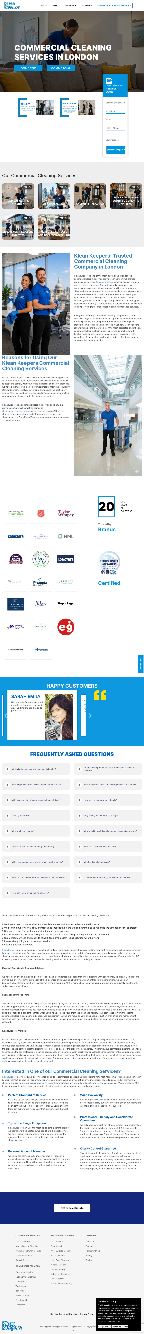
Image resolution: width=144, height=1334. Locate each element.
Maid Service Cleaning (25, 1277)
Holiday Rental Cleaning (61, 1283)
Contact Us (91, 1246)
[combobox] (109, 128)
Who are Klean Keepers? (23, 831)
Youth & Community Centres (28, 1251)
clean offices (105, 282)
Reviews (89, 1260)
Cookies (54, 1314)
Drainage (19, 1281)
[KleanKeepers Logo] (12, 5)
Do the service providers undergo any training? (33, 846)
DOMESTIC (28, 68)
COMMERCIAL (61, 68)
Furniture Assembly (24, 1272)
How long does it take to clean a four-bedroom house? (37, 784)
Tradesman (20, 1286)
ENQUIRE (17, 199)
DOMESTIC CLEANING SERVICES (114, 5)
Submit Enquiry (116, 149)
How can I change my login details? (100, 800)
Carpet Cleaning (58, 1269)
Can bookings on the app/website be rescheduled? (107, 877)
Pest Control (21, 1300)
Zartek (65, 1327)
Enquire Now (141, 664)
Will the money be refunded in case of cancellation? (35, 800)
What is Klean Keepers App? (97, 862)
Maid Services (57, 1241)
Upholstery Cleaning (60, 1274)
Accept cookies (104, 1327)
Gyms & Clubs (21, 1260)
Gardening (20, 1304)
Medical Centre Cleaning (26, 1246)
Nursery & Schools (23, 1255)
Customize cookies (120, 1327)
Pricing (89, 1255)
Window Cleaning (59, 1264)
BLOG (55, 5)
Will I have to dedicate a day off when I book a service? (37, 862)
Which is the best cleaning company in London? (34, 769)
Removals (19, 1291)
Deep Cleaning (57, 1246)
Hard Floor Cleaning (60, 1260)
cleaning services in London (16, 411)
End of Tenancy (58, 1255)
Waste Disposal (22, 1295)
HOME (44, 5)
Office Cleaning (22, 1241)
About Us (90, 1241)
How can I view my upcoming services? (30, 893)
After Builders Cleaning (61, 1251)
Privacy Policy (86, 1314)
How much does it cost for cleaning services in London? (110, 784)
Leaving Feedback (20, 815)
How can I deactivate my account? (100, 846)
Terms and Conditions (69, 1314)
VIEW (17, 203)
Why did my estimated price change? (101, 815)
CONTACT (87, 5)
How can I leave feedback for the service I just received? (38, 877)
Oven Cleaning (57, 1278)
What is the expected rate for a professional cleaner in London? (109, 769)
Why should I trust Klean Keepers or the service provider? (110, 831)
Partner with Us (93, 1251)
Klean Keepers (9, 950)
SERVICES (70, 5)
